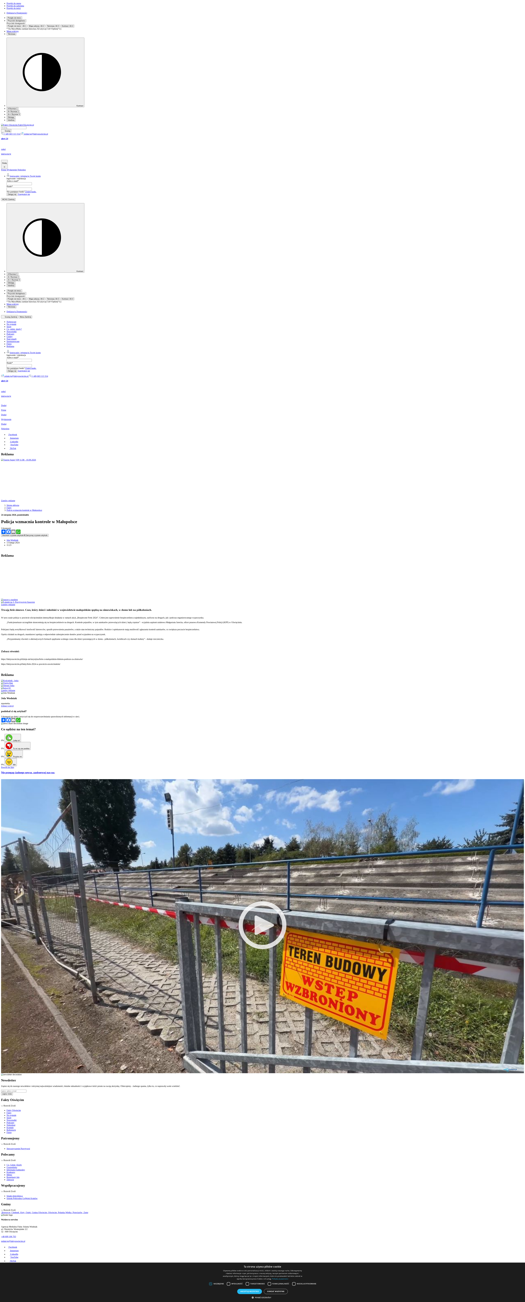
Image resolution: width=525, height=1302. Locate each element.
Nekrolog (22, 170)
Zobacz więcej (7, 706)
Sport (9, 327)
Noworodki (12, 331)
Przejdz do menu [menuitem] (14, 3)
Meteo (9, 1175)
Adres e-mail (13, 181)
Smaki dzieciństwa (15, 1196)
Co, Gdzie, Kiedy (14, 1165)
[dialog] (262, 1282)
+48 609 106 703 (8, 1236)
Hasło (10, 186)
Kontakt (10, 1127)
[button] (262, 1297)
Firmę (4, 170)
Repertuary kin (13, 1177)
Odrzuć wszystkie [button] (275, 1291)
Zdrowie (10, 1180)
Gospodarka (12, 1167)
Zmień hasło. (30, 192)
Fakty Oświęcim (14, 1110)
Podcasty (10, 334)
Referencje (11, 1130)
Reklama (10, 346)
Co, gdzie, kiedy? (14, 329)
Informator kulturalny (16, 1170)
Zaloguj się (12, 194)
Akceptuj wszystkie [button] (249, 1291)
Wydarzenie (12, 170)
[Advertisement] (83, 480)
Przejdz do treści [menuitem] (14, 8)
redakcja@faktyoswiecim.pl (13, 1241)
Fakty (9, 1113)
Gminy (10, 336)
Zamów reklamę (8, 500)
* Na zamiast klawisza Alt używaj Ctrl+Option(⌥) (34, 29)
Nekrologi (11, 1125)
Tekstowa (11, 34)
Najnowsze (11, 322)
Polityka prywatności (280, 1279)
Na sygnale (11, 324)
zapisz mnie (7, 1094)
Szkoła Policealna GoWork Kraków (22, 1198)
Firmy (9, 344)
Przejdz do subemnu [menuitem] (15, 6)
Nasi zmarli (11, 339)
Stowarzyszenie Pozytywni (18, 1148)
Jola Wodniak (12, 540)
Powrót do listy (7, 767)
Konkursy (11, 1172)
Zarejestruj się (24, 194)
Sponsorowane (13, 341)
